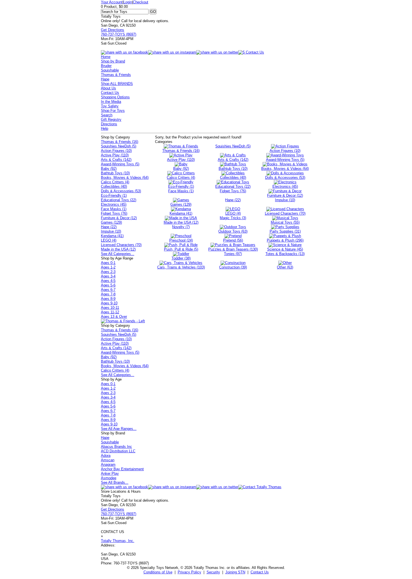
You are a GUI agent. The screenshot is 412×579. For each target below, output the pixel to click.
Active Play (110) (115, 155)
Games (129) (111, 222)
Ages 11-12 (110, 312)
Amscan (107, 460)
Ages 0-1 (108, 263)
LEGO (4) (108, 240)
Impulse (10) (111, 231)
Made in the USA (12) (118, 249)
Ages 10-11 (110, 307)
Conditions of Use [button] (157, 572)
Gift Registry (111, 119)
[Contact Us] (259, 487)
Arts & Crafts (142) (116, 160)
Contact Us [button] (260, 572)
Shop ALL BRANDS (117, 84)
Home (105, 57)
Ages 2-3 (108, 272)
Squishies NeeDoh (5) (118, 146)
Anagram (108, 464)
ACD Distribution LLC (118, 451)
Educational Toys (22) (118, 200)
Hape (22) (109, 227)
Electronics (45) (113, 204)
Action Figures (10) (116, 151)
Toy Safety (110, 106)
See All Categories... (117, 254)
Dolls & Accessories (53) (121, 191)
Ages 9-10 (109, 303)
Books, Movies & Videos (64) (125, 177)
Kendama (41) (112, 236)
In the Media (111, 101)
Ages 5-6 (108, 285)
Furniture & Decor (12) (119, 218)
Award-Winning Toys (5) (120, 164)
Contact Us (110, 93)
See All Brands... (114, 482)
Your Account (111, 2)
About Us (108, 88)
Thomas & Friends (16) (119, 142)
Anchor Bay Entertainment (122, 469)
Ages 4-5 (108, 281)
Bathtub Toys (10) (115, 173)
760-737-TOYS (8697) (118, 34)
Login (127, 2)
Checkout (140, 2)
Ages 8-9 (108, 299)
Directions (109, 124)
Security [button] (213, 572)
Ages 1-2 (108, 267)
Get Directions (112, 30)
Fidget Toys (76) (114, 213)
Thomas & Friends (116, 75)
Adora (105, 455)
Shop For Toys (113, 110)
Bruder (106, 66)
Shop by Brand (113, 61)
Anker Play (110, 473)
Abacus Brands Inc (116, 446)
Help (104, 128)
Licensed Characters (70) (121, 245)
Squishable (110, 70)
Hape (105, 79)
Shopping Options (115, 97)
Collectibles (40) (114, 186)
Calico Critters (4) (115, 182)
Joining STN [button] (235, 572)
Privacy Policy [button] (189, 572)
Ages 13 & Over (114, 316)
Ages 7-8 (108, 294)
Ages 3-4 (108, 276)
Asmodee (108, 478)
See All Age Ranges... (118, 429)
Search (106, 115)
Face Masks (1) (113, 209)
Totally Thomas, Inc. (117, 541)
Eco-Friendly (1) (114, 195)
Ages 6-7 (108, 290)
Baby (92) (109, 168)
